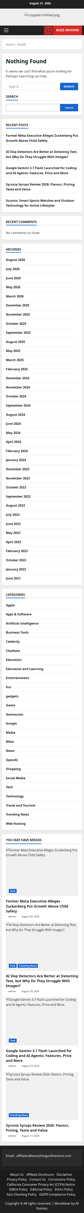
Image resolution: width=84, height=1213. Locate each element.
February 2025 (17, 369)
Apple (10, 605)
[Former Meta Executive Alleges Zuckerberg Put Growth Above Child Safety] (42, 872)
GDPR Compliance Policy (57, 1194)
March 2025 (15, 360)
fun (8, 687)
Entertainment (17, 678)
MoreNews (62, 1203)
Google (11, 723)
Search (12, 96)
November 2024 (18, 387)
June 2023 (13, 524)
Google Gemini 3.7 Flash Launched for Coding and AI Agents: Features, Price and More (39, 1055)
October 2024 (16, 396)
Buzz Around (67, 30)
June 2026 (13, 278)
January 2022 (16, 569)
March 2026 (15, 296)
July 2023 (13, 514)
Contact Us (37, 1179)
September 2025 (18, 332)
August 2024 (15, 414)
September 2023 (18, 496)
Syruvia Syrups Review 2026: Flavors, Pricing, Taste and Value (37, 1128)
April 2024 (13, 442)
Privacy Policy (17, 1179)
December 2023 (17, 469)
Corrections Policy (61, 1179)
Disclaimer (64, 1174)
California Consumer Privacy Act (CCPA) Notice (41, 1184)
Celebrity (13, 641)
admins (12, 916)
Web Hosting (16, 823)
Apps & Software (18, 614)
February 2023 (17, 551)
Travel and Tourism (21, 805)
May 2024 (13, 433)
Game (10, 705)
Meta (10, 741)
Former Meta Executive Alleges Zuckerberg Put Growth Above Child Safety (37, 906)
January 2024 (16, 460)
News (10, 751)
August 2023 (15, 505)
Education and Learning (24, 669)
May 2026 (13, 287)
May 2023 (13, 533)
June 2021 (13, 578)
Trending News (17, 814)
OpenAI (12, 760)
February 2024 (17, 451)
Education (14, 660)
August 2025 (15, 342)
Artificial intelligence (22, 623)
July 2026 (13, 269)
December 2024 (17, 378)
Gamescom (14, 714)
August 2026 (15, 260)
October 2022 (16, 560)
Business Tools (17, 632)
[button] (6, 30)
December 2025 (17, 305)
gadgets (12, 696)
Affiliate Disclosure (40, 1174)
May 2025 (13, 351)
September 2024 (18, 405)
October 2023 (16, 487)
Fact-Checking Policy (22, 1194)
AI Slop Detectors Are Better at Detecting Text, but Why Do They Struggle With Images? (42, 981)
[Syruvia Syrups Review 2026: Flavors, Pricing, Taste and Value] (42, 1096)
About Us (17, 1174)
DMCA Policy (18, 1189)
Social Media (15, 778)
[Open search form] (39, 30)
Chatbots (13, 651)
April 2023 (13, 542)
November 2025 (18, 314)
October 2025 (16, 323)
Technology (15, 796)
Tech (9, 787)
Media (10, 732)
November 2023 (18, 478)
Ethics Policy (64, 1189)
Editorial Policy (41, 1189)
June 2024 (13, 423)
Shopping (13, 769)
